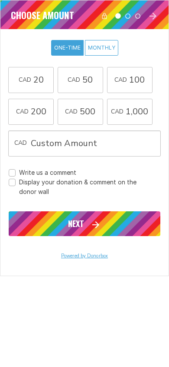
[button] (31, 80)
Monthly (101, 47)
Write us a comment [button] (47, 172)
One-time (67, 47)
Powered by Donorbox (84, 256)
